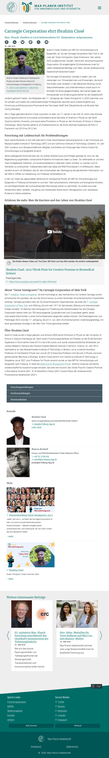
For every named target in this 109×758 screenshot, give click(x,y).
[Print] (47, 42)
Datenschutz (72, 746)
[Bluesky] (23, 42)
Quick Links (13, 697)
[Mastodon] (31, 42)
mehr (10, 536)
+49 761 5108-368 (41, 456)
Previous (8, 635)
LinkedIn (62, 715)
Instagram (62, 720)
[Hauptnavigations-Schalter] (99, 8)
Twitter (61, 702)
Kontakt (11, 715)
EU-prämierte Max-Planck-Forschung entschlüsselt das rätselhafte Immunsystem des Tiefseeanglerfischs (31, 637)
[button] (42, 72)
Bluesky (61, 706)
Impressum (36, 746)
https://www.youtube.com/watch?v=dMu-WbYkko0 (32, 281)
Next (101, 635)
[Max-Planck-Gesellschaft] (43, 739)
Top (99, 686)
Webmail (77, 726)
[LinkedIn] (15, 42)
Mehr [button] (10, 483)
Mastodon (62, 711)
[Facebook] (7, 42)
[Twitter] (39, 42)
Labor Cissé (36, 427)
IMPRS (10, 706)
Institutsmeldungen (20, 393)
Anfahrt (10, 720)
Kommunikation (19, 399)
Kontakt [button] (11, 411)
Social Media (62, 697)
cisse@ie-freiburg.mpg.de (44, 424)
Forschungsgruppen (16, 702)
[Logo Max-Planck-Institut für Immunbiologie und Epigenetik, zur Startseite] (50, 7)
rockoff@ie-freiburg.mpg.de (45, 459)
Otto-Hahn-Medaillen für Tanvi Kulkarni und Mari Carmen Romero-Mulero (76, 635)
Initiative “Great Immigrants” (24, 294)
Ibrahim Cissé (16, 570)
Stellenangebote (14, 711)
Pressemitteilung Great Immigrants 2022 (31, 515)
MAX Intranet (31, 726)
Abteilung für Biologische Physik (55, 364)
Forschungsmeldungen (22, 387)
